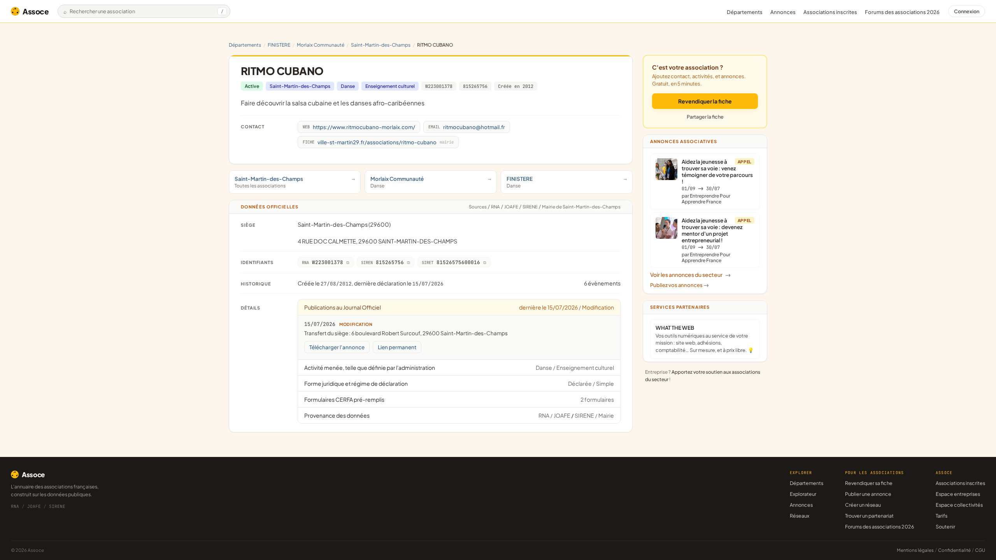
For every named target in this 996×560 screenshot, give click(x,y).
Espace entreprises (958, 494)
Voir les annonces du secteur (690, 274)
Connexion (966, 11)
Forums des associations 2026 (879, 526)
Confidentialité (954, 550)
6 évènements (602, 283)
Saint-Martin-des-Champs (380, 45)
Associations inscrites (830, 12)
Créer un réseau (863, 505)
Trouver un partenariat (869, 516)
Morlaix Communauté (320, 45)
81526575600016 (451, 262)
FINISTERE (279, 45)
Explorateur (803, 494)
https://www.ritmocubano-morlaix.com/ (359, 127)
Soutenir (945, 526)
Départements (745, 12)
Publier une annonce (868, 494)
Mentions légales (915, 550)
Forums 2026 (902, 12)
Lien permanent (397, 347)
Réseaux (799, 516)
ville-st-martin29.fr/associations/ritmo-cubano (378, 142)
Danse (348, 86)
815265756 (475, 86)
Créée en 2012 (515, 86)
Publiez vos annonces (679, 285)
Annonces (783, 12)
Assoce (36, 11)
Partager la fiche (705, 117)
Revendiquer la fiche (705, 101)
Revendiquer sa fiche (869, 483)
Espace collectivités (959, 505)
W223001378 (438, 86)
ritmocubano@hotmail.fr (466, 127)
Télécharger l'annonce (337, 347)
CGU (980, 550)
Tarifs (941, 516)
